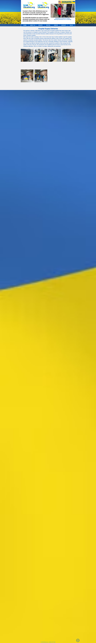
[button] (73, 16)
